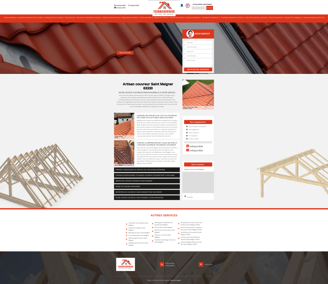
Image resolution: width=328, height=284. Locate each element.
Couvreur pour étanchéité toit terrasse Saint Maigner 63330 (190, 238)
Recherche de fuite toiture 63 (54, 17)
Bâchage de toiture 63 (161, 17)
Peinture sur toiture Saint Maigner (163, 236)
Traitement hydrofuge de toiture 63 (232, 17)
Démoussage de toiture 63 (130, 17)
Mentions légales (175, 280)
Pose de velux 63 (70, 17)
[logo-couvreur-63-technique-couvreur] (164, 8)
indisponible (121, 5)
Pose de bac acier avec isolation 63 (256, 17)
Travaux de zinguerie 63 (193, 17)
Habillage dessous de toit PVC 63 (313, 17)
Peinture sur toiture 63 (177, 17)
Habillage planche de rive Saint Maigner (138, 244)
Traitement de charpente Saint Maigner (138, 224)
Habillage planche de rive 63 (111, 17)
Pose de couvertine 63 (276, 17)
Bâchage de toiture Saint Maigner (139, 233)
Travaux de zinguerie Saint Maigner (136, 229)
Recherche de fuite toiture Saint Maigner (165, 231)
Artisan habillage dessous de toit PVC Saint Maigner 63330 (191, 243)
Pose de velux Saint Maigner (164, 227)
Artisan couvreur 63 (10, 17)
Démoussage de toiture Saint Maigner (137, 239)
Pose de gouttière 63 (146, 17)
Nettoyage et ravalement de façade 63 (89, 17)
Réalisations (125, 53)
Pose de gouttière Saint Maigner (138, 235)
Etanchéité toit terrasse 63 (293, 17)
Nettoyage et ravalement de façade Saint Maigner (163, 224)
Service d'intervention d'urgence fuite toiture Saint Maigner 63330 (191, 228)
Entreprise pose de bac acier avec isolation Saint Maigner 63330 (191, 224)
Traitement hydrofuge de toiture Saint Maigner (165, 241)
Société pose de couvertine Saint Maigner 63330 (191, 233)
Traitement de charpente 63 (211, 17)
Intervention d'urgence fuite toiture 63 (30, 17)
